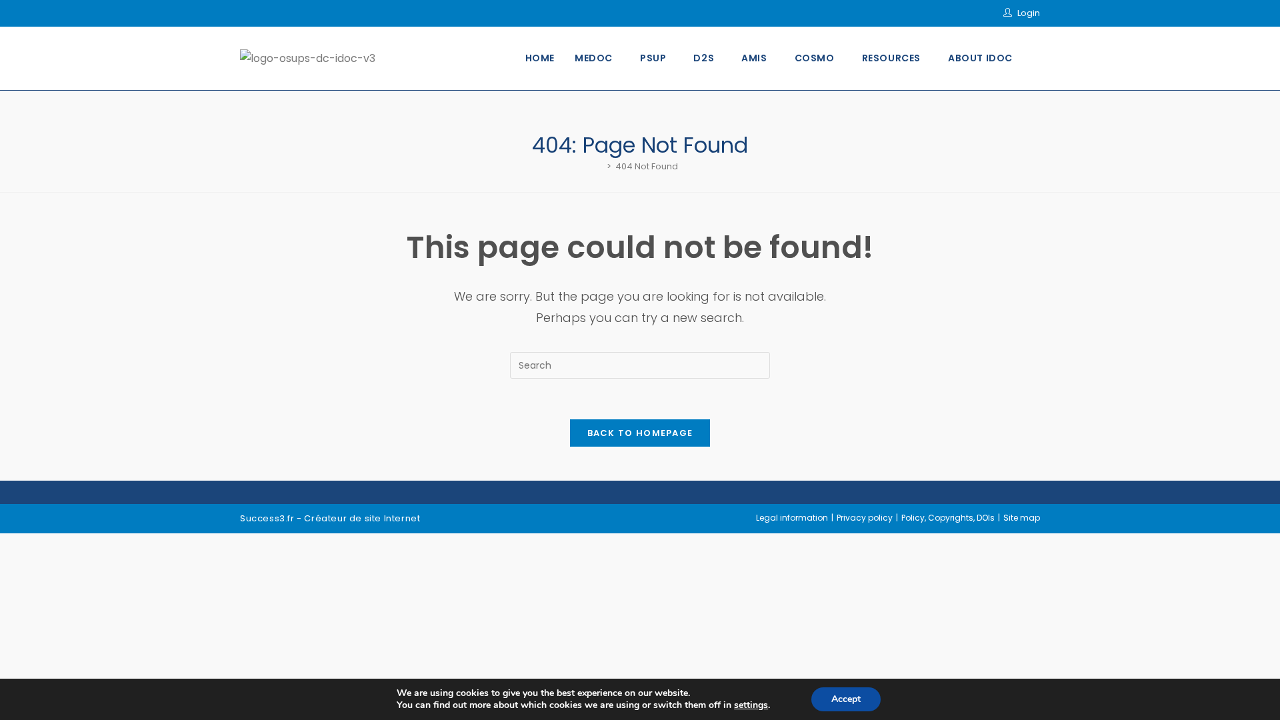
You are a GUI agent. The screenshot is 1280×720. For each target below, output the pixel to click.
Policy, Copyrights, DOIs (948, 517)
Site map (1021, 517)
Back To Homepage (640, 433)
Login (1028, 13)
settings (751, 705)
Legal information (792, 517)
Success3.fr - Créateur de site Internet (330, 518)
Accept (846, 699)
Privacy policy (865, 517)
